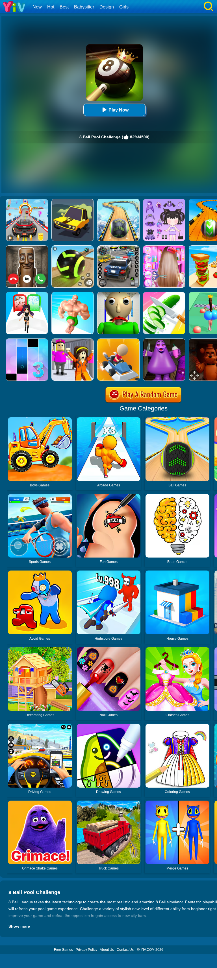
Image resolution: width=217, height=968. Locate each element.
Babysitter (84, 7)
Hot (50, 7)
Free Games (63, 950)
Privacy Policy (86, 950)
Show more (19, 926)
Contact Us (125, 950)
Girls (124, 7)
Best (64, 7)
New (37, 7)
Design (106, 7)
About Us (107, 950)
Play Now (118, 110)
